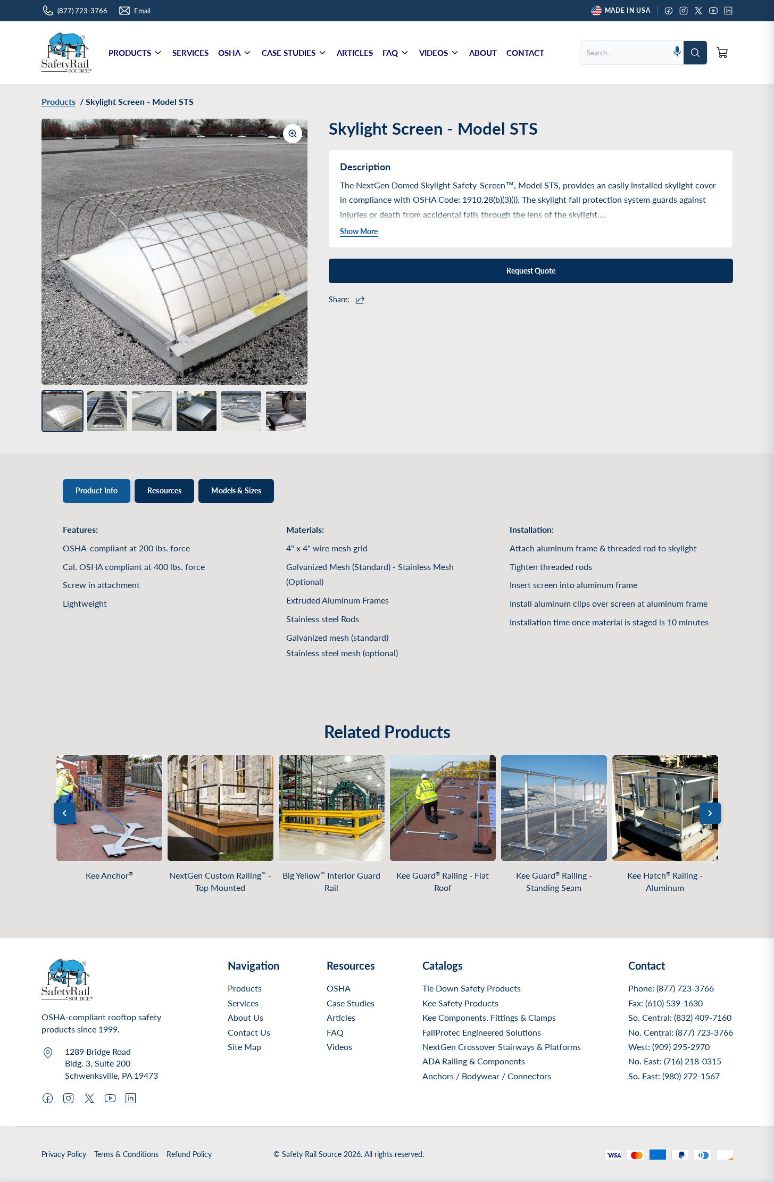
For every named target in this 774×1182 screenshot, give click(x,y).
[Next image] (291, 251)
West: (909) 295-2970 (669, 1047)
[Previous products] (64, 813)
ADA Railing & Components (473, 1061)
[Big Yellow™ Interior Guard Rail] (331, 808)
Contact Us (249, 1032)
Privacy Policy (63, 1154)
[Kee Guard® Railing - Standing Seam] (554, 808)
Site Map (244, 1047)
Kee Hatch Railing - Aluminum (665, 881)
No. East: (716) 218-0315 (674, 1061)
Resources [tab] (164, 490)
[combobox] (625, 52)
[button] (677, 52)
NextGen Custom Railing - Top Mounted (220, 881)
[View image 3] (152, 411)
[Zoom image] (292, 133)
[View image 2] (107, 411)
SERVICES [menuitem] (190, 52)
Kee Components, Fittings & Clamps (489, 1017)
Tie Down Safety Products (471, 988)
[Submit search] (695, 52)
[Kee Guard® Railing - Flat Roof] (442, 808)
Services (243, 1003)
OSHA (339, 988)
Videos (339, 1047)
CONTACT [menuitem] (525, 52)
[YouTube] (713, 10)
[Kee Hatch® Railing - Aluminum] (665, 808)
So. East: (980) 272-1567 (674, 1076)
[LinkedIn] (728, 10)
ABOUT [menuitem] (483, 52)
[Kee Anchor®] (109, 808)
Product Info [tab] (97, 490)
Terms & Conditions (126, 1154)
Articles (341, 1017)
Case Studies (350, 1003)
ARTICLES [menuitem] (355, 52)
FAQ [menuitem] (390, 52)
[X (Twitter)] (698, 10)
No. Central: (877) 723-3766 (680, 1032)
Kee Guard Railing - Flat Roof (442, 881)
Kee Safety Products (460, 1003)
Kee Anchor (109, 875)
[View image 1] (62, 411)
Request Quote (530, 270)
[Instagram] (683, 10)
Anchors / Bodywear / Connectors (486, 1076)
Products (245, 988)
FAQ (335, 1032)
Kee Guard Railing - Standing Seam (554, 881)
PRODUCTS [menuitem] (130, 52)
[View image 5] (241, 411)
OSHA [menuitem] (229, 52)
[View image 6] (286, 411)
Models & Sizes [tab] (236, 490)
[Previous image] (57, 251)
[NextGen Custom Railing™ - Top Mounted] (220, 808)
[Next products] (710, 813)
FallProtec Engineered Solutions (481, 1032)
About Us (245, 1017)
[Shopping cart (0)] (722, 52)
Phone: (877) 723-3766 (671, 988)
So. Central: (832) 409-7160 (679, 1017)
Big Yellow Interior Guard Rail (331, 881)
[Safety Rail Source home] (66, 52)
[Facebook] (668, 10)
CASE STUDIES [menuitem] (288, 52)
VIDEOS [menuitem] (433, 52)
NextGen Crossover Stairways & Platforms (501, 1047)
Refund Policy (189, 1154)
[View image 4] (197, 411)
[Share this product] (361, 299)
